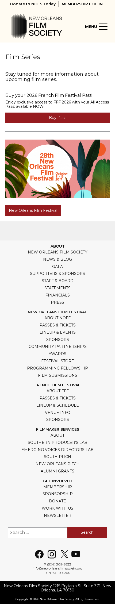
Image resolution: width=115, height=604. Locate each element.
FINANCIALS (57, 295)
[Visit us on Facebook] (39, 554)
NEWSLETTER (57, 515)
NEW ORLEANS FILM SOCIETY (57, 252)
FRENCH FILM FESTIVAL (57, 385)
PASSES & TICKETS (58, 325)
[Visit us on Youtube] (75, 554)
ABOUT (57, 435)
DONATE (57, 501)
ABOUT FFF (58, 390)
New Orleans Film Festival (33, 210)
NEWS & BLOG (57, 259)
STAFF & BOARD (58, 280)
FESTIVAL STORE (57, 361)
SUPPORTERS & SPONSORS (57, 273)
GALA (57, 266)
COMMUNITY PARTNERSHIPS (58, 346)
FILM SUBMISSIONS (57, 375)
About (58, 246)
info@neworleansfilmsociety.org (57, 568)
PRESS (57, 302)
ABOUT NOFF (57, 318)
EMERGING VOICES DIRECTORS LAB (57, 449)
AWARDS (57, 353)
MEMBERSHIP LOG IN (82, 4)
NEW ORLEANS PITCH (58, 463)
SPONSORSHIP (58, 493)
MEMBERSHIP (57, 486)
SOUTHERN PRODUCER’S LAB (57, 442)
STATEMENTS (57, 288)
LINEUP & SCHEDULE (57, 405)
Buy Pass (57, 117)
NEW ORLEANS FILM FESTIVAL (57, 312)
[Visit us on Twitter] (64, 554)
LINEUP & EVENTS (58, 332)
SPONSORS (57, 339)
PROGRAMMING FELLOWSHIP (57, 368)
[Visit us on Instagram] (52, 554)
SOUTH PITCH (57, 456)
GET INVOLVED (57, 481)
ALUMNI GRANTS (57, 471)
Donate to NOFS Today (33, 4)
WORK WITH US (57, 508)
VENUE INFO (57, 412)
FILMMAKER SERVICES (57, 429)
